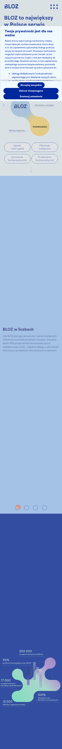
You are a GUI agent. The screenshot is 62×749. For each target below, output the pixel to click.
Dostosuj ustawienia (31, 96)
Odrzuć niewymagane (31, 90)
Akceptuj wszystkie (31, 85)
